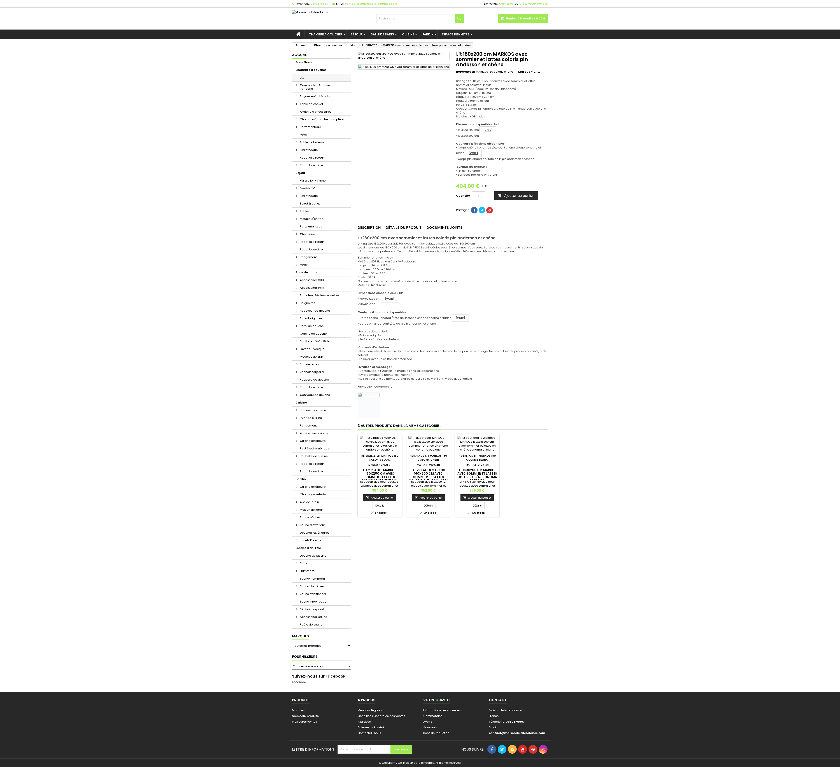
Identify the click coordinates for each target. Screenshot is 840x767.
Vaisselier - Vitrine (313, 180)
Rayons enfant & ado (315, 96)
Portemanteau (310, 127)
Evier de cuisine (311, 418)
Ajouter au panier (516, 195)
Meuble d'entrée (312, 219)
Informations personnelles (442, 710)
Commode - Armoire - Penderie (316, 87)
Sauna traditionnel (313, 594)
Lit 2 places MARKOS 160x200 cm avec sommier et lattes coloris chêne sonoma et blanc (428, 477)
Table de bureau (312, 142)
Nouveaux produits (305, 716)
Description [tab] (369, 227)
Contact (498, 699)
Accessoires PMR (312, 288)
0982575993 (319, 3)
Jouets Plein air (310, 540)
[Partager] (474, 210)
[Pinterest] (489, 210)
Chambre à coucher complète (322, 119)
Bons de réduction (436, 733)
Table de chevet (311, 104)
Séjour (357, 34)
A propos (364, 722)
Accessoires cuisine (314, 433)
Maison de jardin (312, 510)
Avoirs (427, 722)
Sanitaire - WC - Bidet (315, 341)
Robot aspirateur (312, 157)
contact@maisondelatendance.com (371, 3)
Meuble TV (307, 188)
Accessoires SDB (312, 280)
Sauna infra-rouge (313, 601)
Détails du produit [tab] (404, 227)
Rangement (308, 257)
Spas (303, 563)
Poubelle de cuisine (314, 456)
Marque (524, 72)
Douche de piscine (313, 556)
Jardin (428, 34)
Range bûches (310, 517)
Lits (302, 77)
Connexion (506, 3)
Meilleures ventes (304, 722)
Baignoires (307, 303)
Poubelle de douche (314, 379)
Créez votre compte (533, 3)
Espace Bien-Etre (455, 34)
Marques (300, 636)
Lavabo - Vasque (312, 349)
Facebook (299, 682)
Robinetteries (309, 364)
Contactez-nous (369, 733)
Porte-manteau (311, 226)
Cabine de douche (313, 334)
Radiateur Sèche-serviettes (319, 295)
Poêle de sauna (311, 624)
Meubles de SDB (311, 357)
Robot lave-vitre (311, 165)
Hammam (307, 571)
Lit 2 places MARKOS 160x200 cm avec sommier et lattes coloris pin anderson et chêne (380, 477)
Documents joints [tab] (444, 227)
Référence (463, 72)
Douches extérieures (314, 533)
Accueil (299, 54)
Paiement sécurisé (371, 727)
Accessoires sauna (313, 617)
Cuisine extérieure (313, 441)
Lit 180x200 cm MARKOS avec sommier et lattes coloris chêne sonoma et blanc (477, 475)
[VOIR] (488, 130)
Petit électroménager (315, 448)
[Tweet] (482, 210)
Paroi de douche (312, 326)
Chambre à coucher (326, 34)
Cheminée (307, 234)
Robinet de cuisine (313, 410)
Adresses (430, 727)
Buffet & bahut (310, 203)
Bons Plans (304, 62)
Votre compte (436, 699)
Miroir (304, 135)
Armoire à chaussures (315, 112)
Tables (305, 211)
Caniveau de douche (315, 395)
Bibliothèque (309, 150)
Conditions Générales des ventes (381, 716)
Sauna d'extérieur (312, 525)
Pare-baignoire (311, 318)
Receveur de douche (315, 311)
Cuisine (408, 34)
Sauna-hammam (312, 579)
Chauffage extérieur (314, 494)
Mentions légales (370, 710)
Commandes (432, 716)
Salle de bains (382, 34)
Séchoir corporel (312, 372)
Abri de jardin (309, 502)
